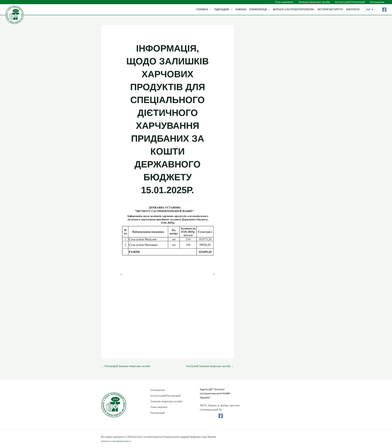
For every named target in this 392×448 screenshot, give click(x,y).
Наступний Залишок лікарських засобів (210, 366)
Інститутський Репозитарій (165, 395)
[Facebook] (384, 9)
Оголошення (158, 390)
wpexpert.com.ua (124, 441)
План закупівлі (159, 407)
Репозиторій (157, 413)
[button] (209, 9)
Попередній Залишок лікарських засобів (125, 366)
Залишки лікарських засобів (166, 401)
